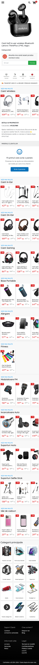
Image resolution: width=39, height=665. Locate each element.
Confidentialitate (28, 646)
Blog (23, 633)
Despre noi (25, 631)
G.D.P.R (24, 653)
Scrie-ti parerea (19, 169)
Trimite (32, 63)
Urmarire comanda (11, 633)
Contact (7, 631)
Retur (6, 648)
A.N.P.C (24, 651)
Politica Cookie (27, 648)
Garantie (7, 646)
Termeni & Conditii (28, 644)
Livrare (7, 644)
